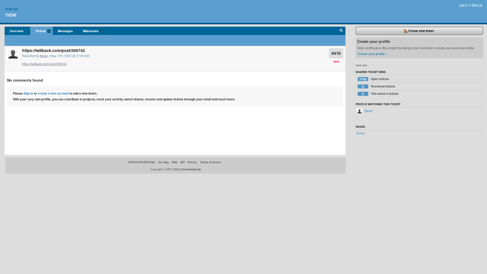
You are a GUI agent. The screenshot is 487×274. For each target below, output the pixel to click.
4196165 (11, 9)
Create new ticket (421, 30)
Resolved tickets (378, 86)
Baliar (44, 55)
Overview (16, 31)
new (10, 14)
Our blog (163, 162)
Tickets (38, 31)
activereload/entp (141, 161)
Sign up (477, 5)
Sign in (28, 93)
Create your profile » (372, 53)
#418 (336, 53)
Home (360, 133)
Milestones (88, 31)
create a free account (53, 93)
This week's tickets (380, 93)
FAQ (174, 162)
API (182, 162)
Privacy (192, 162)
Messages (65, 31)
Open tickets (374, 79)
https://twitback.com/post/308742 (44, 64)
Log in (463, 5)
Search (341, 31)
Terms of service (210, 162)
